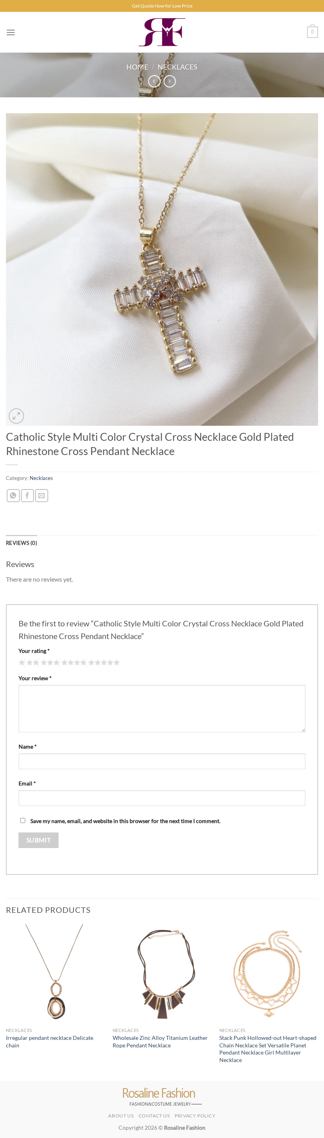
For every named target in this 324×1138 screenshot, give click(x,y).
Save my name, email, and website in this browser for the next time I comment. (125, 820)
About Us (121, 1116)
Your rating (34, 650)
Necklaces (178, 67)
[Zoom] (16, 416)
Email (27, 783)
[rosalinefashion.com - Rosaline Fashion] (162, 32)
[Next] (318, 1002)
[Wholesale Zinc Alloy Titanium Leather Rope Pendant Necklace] (162, 973)
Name (28, 746)
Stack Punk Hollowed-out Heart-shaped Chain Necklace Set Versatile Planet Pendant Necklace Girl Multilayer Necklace (267, 1048)
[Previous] (6, 1002)
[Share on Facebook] (27, 495)
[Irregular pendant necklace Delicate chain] (55, 973)
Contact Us (154, 1116)
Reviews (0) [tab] (21, 543)
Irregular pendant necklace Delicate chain (49, 1041)
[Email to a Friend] (41, 495)
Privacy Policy (195, 1116)
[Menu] (10, 32)
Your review (35, 678)
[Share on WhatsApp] (13, 495)
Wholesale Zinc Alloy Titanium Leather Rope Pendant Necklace (160, 1041)
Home (137, 67)
